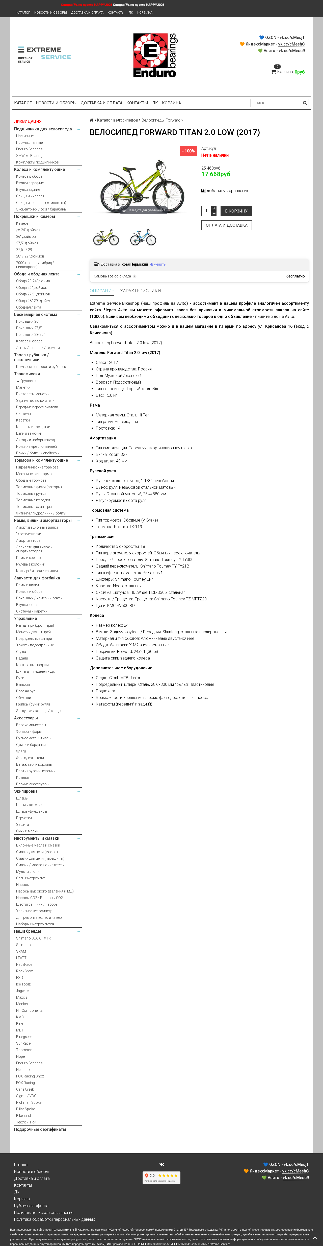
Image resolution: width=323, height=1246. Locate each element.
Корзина (144, 12)
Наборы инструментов (35, 924)
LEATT (21, 958)
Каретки (23, 420)
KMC (20, 1017)
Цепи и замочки (29, 433)
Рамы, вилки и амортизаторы (43, 520)
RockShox (24, 971)
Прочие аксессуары (32, 784)
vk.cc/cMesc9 (292, 50)
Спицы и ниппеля (30, 196)
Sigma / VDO (26, 1096)
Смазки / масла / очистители (40, 865)
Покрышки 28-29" (30, 335)
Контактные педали (32, 665)
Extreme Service (219, 1243)
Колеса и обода (29, 341)
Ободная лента (28, 307)
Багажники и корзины (34, 764)
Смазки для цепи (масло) (37, 852)
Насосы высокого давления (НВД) (45, 891)
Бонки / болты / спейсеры (37, 453)
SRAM (21, 951)
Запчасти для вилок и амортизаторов (34, 549)
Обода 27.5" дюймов (33, 294)
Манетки (23, 387)
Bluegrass (24, 1037)
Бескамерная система (35, 314)
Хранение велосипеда (34, 911)
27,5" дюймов (27, 243)
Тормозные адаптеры (34, 507)
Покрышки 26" (28, 321)
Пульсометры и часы (33, 738)
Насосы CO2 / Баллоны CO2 (39, 898)
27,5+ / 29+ (25, 250)
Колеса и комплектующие (39, 169)
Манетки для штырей (33, 632)
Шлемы (22, 798)
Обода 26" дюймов (31, 288)
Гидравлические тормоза (37, 467)
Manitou (22, 1004)
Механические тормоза (36, 474)
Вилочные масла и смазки (38, 845)
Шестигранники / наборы (37, 904)
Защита (22, 824)
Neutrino (23, 1070)
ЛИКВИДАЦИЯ (28, 121)
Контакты (116, 12)
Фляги (21, 751)
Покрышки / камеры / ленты (39, 598)
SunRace (23, 1043)
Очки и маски (27, 831)
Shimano (23, 945)
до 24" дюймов (28, 230)
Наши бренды (27, 931)
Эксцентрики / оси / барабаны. (41, 209)
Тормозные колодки (33, 500)
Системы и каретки (31, 611)
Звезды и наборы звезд (35, 440)
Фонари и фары (29, 732)
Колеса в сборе (29, 176)
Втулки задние (28, 189)
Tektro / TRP (26, 1122)
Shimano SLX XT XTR (33, 938)
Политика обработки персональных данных (54, 1219)
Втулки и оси (27, 605)
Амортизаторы (28, 540)
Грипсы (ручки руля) (33, 704)
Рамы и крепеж (28, 558)
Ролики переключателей (36, 446)
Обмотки (23, 698)
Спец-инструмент (30, 878)
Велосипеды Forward (161, 120)
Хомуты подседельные (35, 645)
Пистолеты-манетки (32, 394)
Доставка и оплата (87, 12)
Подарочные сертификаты (40, 1129)
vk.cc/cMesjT (292, 37)
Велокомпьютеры (31, 725)
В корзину (236, 211)
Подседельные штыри (34, 639)
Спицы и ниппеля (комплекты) (41, 203)
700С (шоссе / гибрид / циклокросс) (35, 265)
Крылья (22, 777)
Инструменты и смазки (36, 838)
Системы (23, 414)
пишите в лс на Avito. (275, 316)
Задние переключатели (35, 400)
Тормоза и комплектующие (41, 460)
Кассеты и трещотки (33, 427)
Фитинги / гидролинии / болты (41, 513)
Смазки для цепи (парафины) (40, 858)
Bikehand (23, 1116)
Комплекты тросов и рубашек (41, 367)
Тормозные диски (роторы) (39, 487)
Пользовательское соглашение (43, 1212)
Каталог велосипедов (117, 120)
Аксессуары (26, 718)
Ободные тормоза (31, 480)
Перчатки (24, 818)
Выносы (23, 685)
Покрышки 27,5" (29, 328)
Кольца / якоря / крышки (37, 571)
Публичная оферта (31, 1205)
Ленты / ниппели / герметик (39, 348)
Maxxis (22, 997)
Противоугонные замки (36, 771)
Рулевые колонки (30, 564)
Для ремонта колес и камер (39, 917)
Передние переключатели (37, 407)
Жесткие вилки (28, 534)
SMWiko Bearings (30, 156)
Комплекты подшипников (37, 162)
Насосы (23, 885)
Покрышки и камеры (34, 216)
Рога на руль (27, 691)
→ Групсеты (26, 381)
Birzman (23, 1024)
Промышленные (29, 142)
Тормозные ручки (31, 493)
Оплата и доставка (227, 225)
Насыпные (25, 136)
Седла (21, 652)
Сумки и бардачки (31, 745)
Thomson (24, 1050)
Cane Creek (25, 1089)
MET (19, 1030)
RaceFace (24, 964)
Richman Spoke (28, 1102)
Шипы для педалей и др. (35, 671)
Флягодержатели (30, 758)
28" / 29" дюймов (30, 256)
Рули (20, 678)
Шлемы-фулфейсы (31, 811)
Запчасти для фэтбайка (37, 578)
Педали (22, 658)
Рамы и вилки (27, 585)
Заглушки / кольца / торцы (38, 711)
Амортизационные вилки (37, 527)
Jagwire (22, 991)
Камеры (22, 223)
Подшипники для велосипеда (43, 129)
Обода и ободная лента (37, 274)
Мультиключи (28, 871)
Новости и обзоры (50, 12)
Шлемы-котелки (29, 805)
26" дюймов (26, 236)
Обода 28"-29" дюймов (34, 301)
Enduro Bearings (29, 149)
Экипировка (26, 791)
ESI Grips (23, 978)
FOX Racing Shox (30, 1076)
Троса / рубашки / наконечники (31, 357)
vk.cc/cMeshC (291, 44)
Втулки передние (30, 183)
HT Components (29, 1010)
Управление (25, 618)
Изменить (157, 264)
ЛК (131, 12)
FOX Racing (25, 1083)
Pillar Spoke (25, 1109)
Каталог (23, 12)
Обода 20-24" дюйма (33, 281)
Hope (20, 1056)
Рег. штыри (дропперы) (35, 625)
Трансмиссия (27, 373)
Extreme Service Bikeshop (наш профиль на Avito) (139, 303)
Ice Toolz (23, 984)
